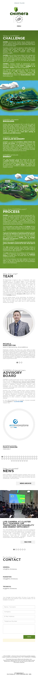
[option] (19, 333)
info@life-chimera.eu (10, 569)
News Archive (25, 483)
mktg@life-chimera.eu (10, 578)
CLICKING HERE (18, 401)
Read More (27, 542)
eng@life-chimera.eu (10, 588)
